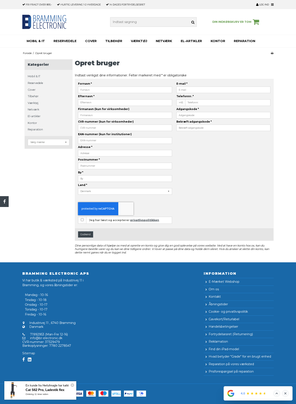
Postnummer (89, 159)
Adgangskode (187, 109)
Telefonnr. (185, 96)
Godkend (85, 234)
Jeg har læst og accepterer (124, 220)
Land (82, 185)
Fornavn (85, 83)
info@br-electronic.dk (46, 338)
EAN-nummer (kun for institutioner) (105, 134)
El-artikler (191, 41)
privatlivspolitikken (144, 220)
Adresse (85, 147)
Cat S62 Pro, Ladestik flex (45, 390)
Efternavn (86, 96)
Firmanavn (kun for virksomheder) (103, 109)
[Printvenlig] (272, 53)
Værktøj (139, 41)
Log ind (264, 4)
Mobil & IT (36, 41)
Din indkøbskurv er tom (231, 21)
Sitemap (28, 353)
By (80, 172)
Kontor (218, 41)
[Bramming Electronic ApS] (46, 22)
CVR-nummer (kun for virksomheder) (106, 121)
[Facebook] (4, 201)
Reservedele (65, 41)
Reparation (244, 41)
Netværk (164, 41)
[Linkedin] (29, 359)
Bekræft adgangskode (194, 121)
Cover (91, 41)
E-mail (181, 83)
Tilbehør (113, 41)
